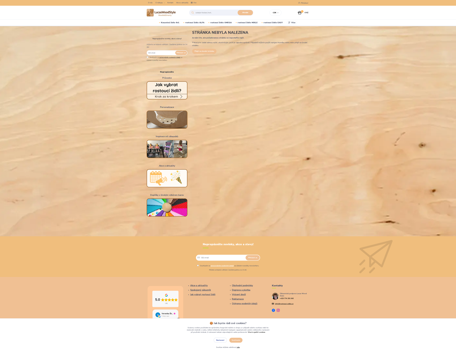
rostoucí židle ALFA (194, 22)
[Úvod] (166, 12)
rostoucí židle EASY (273, 22)
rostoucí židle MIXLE (248, 22)
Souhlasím (236, 340)
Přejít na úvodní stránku (204, 51)
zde (238, 347)
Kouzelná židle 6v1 (170, 22)
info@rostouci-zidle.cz (284, 304)
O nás (150, 3)
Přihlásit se (181, 53)
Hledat (245, 12)
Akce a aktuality (182, 3)
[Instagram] (279, 311)
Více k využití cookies (256, 332)
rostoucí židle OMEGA (221, 22)
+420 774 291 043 (287, 298)
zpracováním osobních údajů (169, 57)
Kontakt (170, 3)
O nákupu (159, 3)
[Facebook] (274, 311)
